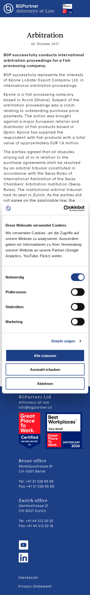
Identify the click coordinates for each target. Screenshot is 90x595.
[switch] (77, 292)
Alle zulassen (45, 355)
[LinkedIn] (23, 557)
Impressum (28, 577)
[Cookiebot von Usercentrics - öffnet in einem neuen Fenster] (64, 208)
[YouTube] (23, 545)
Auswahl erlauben (45, 369)
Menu (81, 8)
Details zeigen (63, 341)
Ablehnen (45, 383)
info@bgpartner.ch (35, 407)
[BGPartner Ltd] (29, 9)
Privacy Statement (35, 586)
